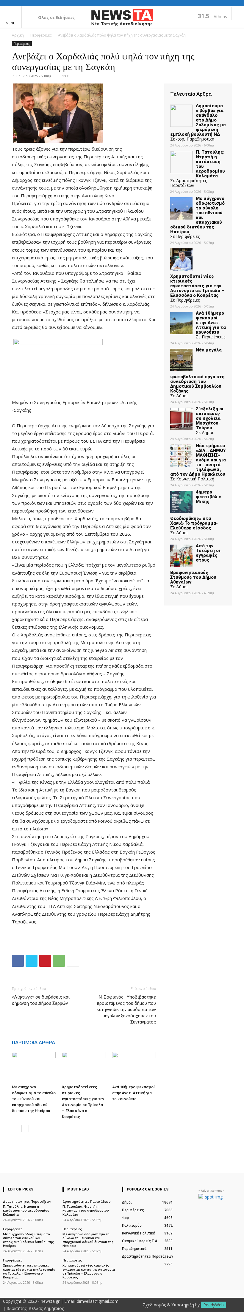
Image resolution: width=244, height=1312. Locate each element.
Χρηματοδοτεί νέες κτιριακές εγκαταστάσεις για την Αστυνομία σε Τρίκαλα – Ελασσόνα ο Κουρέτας (29, 1271)
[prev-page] (15, 1128)
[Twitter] (31, 961)
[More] (73, 961)
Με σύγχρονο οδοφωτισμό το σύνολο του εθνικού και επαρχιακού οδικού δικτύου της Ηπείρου (34, 1099)
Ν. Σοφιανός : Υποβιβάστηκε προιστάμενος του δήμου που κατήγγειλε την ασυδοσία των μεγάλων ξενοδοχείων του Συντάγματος (126, 1009)
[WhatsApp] (59, 961)
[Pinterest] (45, 961)
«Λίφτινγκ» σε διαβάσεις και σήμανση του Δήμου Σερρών (41, 1000)
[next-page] (25, 1128)
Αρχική (18, 35)
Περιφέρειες (40, 35)
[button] (238, 13)
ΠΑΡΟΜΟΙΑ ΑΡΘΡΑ (33, 1043)
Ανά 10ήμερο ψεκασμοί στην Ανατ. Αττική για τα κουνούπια (133, 1093)
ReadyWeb (213, 1305)
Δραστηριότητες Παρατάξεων (27, 1201)
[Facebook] (180, 17)
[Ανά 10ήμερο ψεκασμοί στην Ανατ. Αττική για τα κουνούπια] (134, 1067)
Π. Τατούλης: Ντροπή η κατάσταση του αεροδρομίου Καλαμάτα (26, 1210)
